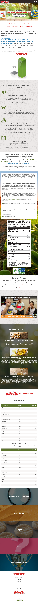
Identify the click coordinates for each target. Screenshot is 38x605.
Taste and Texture (27, 23)
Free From (20, 23)
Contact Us (19, 588)
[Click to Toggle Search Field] (34, 1)
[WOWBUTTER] (19, 574)
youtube (19, 287)
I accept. (19, 598)
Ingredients (19, 579)
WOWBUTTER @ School (19, 577)
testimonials (20, 284)
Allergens (19, 581)
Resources (19, 586)
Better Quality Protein (11, 23)
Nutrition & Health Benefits (12, 26)
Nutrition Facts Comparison (26, 26)
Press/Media (19, 584)
